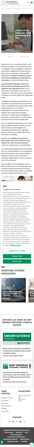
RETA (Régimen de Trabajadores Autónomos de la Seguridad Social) (14, 130)
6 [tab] (22, 302)
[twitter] (17, 422)
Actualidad (19, 46)
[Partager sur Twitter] (24, 56)
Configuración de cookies (17, 251)
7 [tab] (24, 302)
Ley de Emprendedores (12, 151)
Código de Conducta (24, 439)
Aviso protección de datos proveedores (16, 437)
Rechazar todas (17, 256)
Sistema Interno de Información (10, 439)
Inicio (3, 8)
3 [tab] (13, 302)
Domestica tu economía (7, 398)
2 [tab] (10, 302)
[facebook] (13, 422)
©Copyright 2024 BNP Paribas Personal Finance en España (16, 430)
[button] (2, 442)
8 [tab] (27, 302)
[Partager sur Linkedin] (27, 56)
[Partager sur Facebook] (21, 56)
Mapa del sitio (19, 432)
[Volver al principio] (31, 444)
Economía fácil (4, 400)
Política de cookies (9, 432)
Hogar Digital (4, 403)
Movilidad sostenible (6, 406)
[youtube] (20, 422)
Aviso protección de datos (16, 435)
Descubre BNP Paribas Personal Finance (15, 382)
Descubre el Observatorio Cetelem (13, 356)
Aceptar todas (17, 261)
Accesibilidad (24, 441)
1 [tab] (7, 302)
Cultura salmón (5, 411)
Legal (26, 432)
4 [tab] (16, 302)
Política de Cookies (15, 245)
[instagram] (9, 422)
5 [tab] (19, 302)
